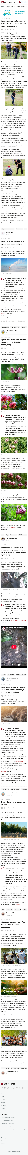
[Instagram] (2, 30)
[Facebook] (11, 30)
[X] (14, 30)
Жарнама (3, 1143)
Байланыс (3, 1141)
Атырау (24, 327)
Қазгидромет (15, 327)
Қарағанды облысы (8, 229)
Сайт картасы (5, 1138)
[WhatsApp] (5, 30)
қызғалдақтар (12, 527)
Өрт (3, 909)
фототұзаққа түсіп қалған (18, 620)
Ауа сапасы (5, 327)
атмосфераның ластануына (9, 320)
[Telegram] (8, 30)
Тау (7, 535)
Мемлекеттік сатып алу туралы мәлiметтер (13, 1129)
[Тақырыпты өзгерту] (20, 2)
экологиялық (20, 761)
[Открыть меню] (25, 2)
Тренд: (3, 6)
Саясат (3, 1099)
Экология (19, 229)
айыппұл (3, 313)
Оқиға (4, 674)
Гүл (3, 535)
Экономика (4, 1105)
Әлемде (3, 1108)
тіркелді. (17, 904)
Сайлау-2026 (9, 6)
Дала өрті (18, 909)
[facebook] (11, 1088)
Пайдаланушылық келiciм (7, 1117)
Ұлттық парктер (21, 674)
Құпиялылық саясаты (7, 1120)
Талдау (3, 1102)
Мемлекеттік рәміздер (7, 1123)
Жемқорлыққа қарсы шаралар (9, 1126)
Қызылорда (5, 1068)
